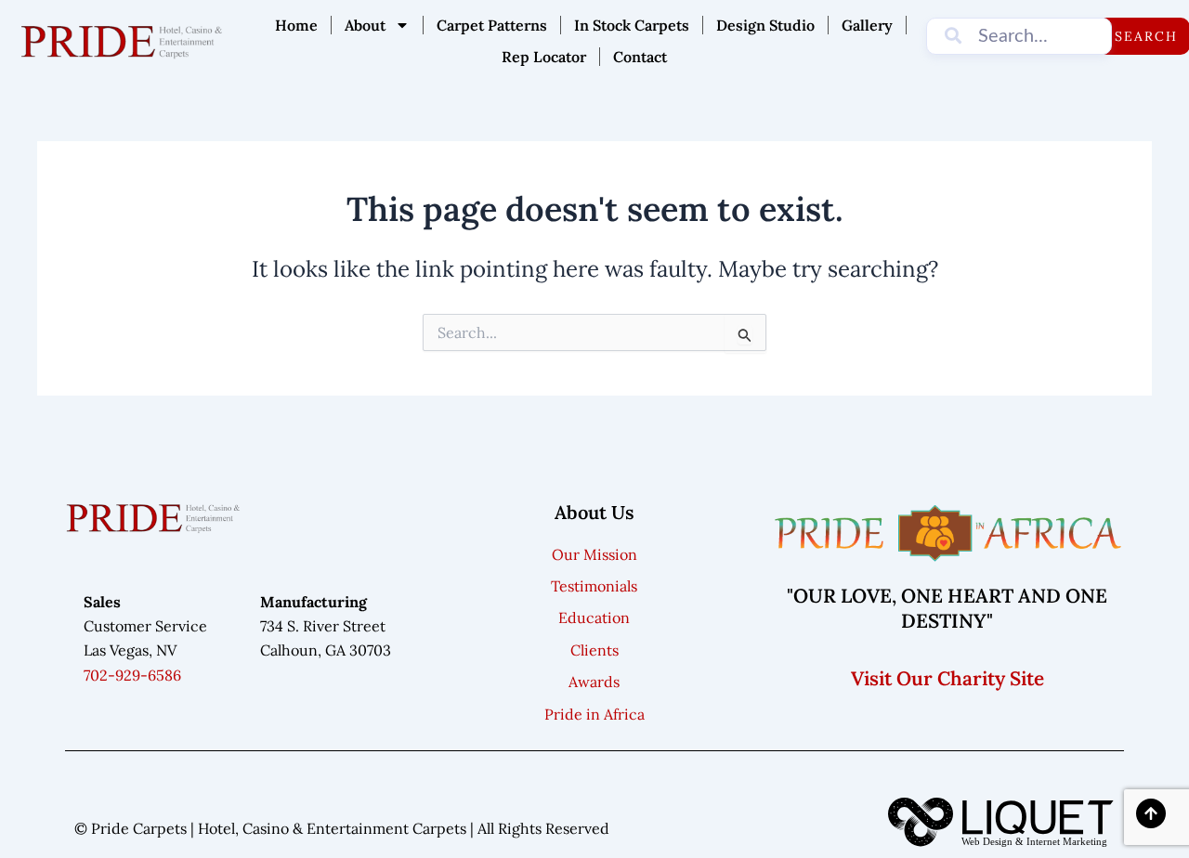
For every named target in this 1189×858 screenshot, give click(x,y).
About (365, 25)
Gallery (867, 25)
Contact (640, 56)
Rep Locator (544, 56)
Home (296, 25)
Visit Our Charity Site (947, 678)
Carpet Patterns (492, 25)
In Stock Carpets (631, 25)
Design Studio (765, 25)
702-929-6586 (132, 675)
